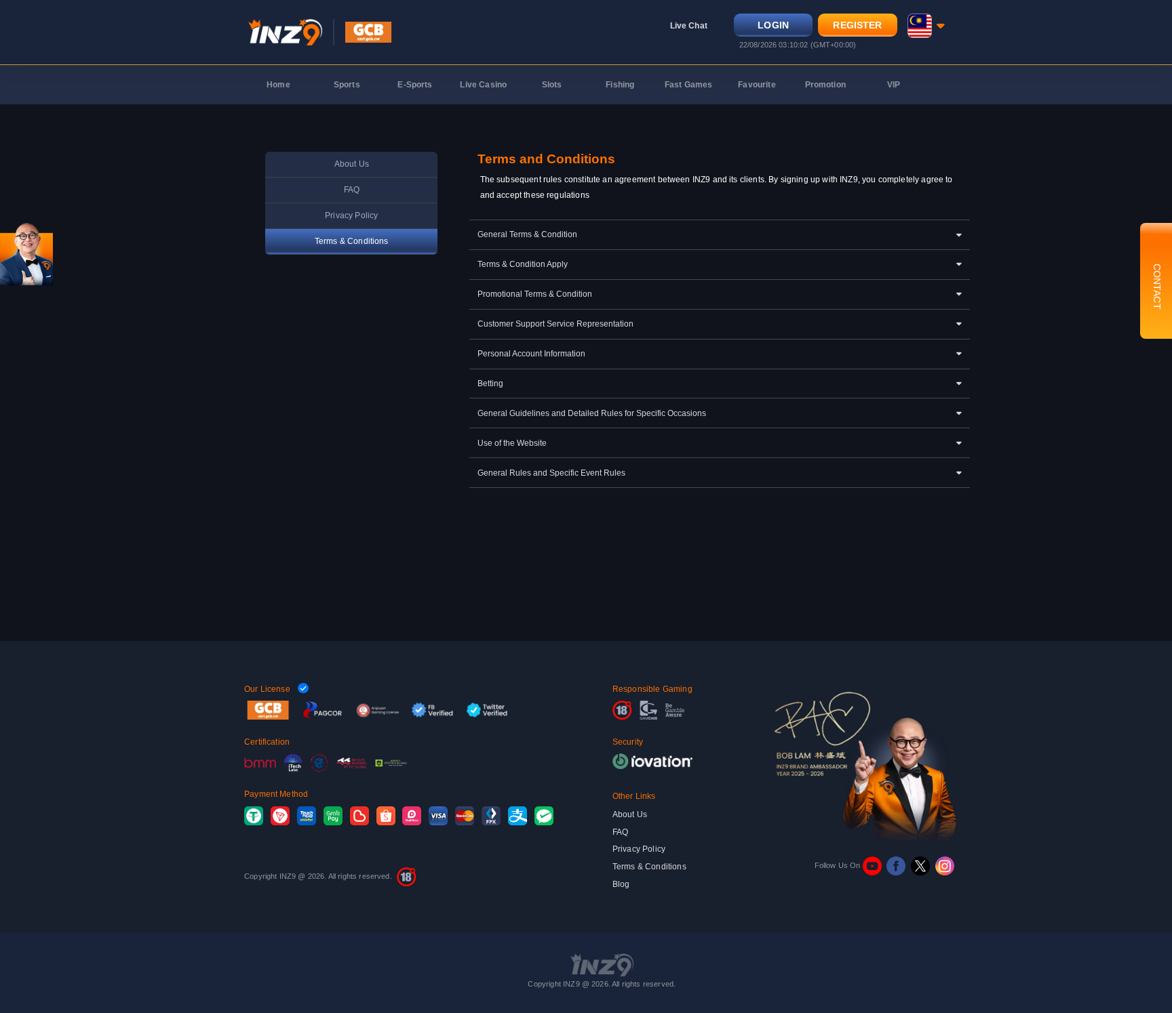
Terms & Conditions (352, 241)
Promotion (825, 84)
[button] (925, 25)
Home (278, 84)
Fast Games (689, 84)
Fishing (620, 84)
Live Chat (688, 25)
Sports (347, 84)
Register (857, 25)
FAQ (351, 189)
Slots (552, 84)
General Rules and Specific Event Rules (551, 473)
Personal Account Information (531, 353)
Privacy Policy (351, 215)
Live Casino (483, 84)
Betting (490, 383)
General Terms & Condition (527, 234)
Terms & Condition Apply (522, 264)
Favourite (756, 84)
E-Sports (414, 84)
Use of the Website (512, 443)
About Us (351, 164)
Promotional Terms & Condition (534, 294)
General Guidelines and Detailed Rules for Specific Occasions (591, 413)
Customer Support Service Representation (555, 324)
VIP (893, 84)
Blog (621, 884)
